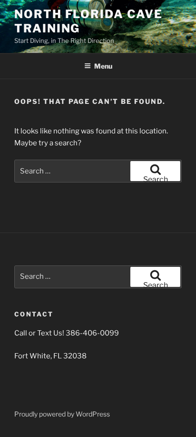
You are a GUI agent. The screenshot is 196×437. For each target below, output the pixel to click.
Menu (103, 66)
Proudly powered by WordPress (62, 414)
